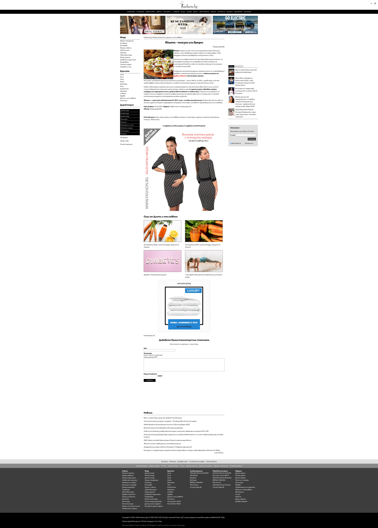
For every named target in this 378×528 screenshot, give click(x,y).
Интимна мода (127, 504)
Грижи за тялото (128, 496)
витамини (215, 117)
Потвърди (251, 139)
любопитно (155, 119)
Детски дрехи (240, 478)
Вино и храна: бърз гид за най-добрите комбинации (163, 418)
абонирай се (236, 143)
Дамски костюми (205, 466)
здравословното (179, 76)
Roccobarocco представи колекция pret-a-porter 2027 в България (246, 90)
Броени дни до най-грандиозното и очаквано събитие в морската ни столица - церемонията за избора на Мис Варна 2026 (245, 101)
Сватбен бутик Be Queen (222, 478)
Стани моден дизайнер (153, 501)
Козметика (124, 89)
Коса (122, 77)
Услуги (237, 494)
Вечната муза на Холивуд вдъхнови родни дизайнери (163, 428)
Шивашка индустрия (128, 60)
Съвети (123, 93)
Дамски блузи (173, 466)
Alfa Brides (193, 475)
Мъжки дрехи (240, 475)
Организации (125, 131)
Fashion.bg (131, 11)
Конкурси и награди (129, 485)
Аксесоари (124, 119)
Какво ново (124, 141)
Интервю (123, 45)
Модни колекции (128, 473)
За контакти (212, 461)
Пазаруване (124, 62)
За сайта (164, 461)
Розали (136, 525)
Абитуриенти (204, 11)
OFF (155, 357)
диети (166, 117)
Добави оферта (241, 501)
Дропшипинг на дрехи (153, 504)
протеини (207, 117)
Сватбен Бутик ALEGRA (199, 473)
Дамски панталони (221, 466)
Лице (122, 74)
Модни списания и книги (131, 506)
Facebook (136, 521)
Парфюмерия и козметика (245, 487)
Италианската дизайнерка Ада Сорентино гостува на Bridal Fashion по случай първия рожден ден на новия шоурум (183, 436)
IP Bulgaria (152, 525)
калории (183, 117)
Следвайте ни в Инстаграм (173, 126)
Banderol (193, 478)
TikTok (143, 521)
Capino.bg (181, 525)
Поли (182, 466)
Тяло (122, 86)
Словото (143, 525)
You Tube (158, 521)
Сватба (213, 11)
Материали (239, 492)
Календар (247, 11)
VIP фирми (124, 137)
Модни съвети (125, 48)
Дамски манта (191, 466)
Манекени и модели (127, 128)
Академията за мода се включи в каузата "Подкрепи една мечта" (168, 447)
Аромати (123, 91)
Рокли (164, 466)
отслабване (174, 117)
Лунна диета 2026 (174, 501)
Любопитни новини (129, 508)
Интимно (123, 100)
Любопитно (124, 50)
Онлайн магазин (142, 466)
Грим (122, 79)
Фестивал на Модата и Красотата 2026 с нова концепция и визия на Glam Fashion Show (245, 81)
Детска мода (125, 116)
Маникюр (123, 84)
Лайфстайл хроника (129, 480)
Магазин (166, 11)
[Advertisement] (184, 395)
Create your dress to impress (166, 525)
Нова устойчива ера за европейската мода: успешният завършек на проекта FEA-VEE (176, 431)
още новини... (219, 452)
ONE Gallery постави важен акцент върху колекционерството (167, 440)
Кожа (122, 81)
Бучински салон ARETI (221, 475)
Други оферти (240, 499)
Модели (230, 11)
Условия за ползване (197, 461)
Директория (150, 11)
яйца (157, 117)
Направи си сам (125, 67)
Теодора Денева (156, 109)
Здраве (189, 11)
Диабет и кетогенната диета (155, 275)
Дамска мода (125, 110)
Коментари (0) (185, 106)
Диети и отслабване (174, 37)
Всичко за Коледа (151, 499)
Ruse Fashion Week (174, 504)
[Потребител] (375, 3)
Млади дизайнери (128, 487)
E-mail (232, 135)
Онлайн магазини (126, 144)
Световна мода (126, 55)
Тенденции (126, 489)
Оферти (159, 11)
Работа (238, 496)
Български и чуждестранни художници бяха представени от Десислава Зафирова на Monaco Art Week (182, 450)
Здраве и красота (128, 494)
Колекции (140, 11)
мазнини (199, 117)
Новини (176, 11)
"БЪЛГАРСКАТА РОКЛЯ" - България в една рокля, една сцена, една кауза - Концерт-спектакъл (246, 113)
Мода (183, 11)
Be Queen (193, 480)
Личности (221, 11)
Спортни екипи (236, 466)
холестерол (191, 117)
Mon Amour (194, 485)
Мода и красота (159, 37)
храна (162, 117)
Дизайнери (238, 11)
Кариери (123, 52)
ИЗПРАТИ (150, 380)
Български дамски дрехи (154, 506)
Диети (195, 11)
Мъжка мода (125, 113)
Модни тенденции (127, 41)
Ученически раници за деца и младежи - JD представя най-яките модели (170, 421)
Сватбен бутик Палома (222, 485)
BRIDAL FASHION (196, 482)
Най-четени (238, 66)
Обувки (238, 485)
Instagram (150, 521)
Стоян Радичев (196, 487)
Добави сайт (183, 461)
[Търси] (372, 3)
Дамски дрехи (155, 466)
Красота (123, 122)
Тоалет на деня (125, 64)
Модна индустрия (129, 478)
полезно (147, 119)
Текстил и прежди (242, 480)
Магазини (124, 134)
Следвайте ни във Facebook (194, 126)
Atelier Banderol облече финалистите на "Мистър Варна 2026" (167, 424)
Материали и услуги (127, 125)
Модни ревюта (127, 475)
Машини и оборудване (243, 489)
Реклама (173, 461)
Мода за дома (125, 57)
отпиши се (249, 143)
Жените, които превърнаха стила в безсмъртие (162, 443)
